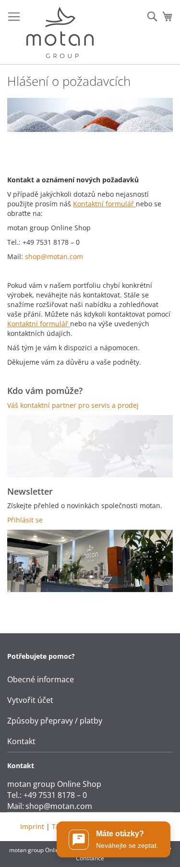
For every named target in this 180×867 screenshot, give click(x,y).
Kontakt (21, 741)
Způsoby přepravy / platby (54, 720)
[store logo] (60, 32)
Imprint (32, 826)
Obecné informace (40, 679)
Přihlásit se (25, 519)
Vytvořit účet (30, 700)
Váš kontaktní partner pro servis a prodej (73, 405)
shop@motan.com (54, 256)
